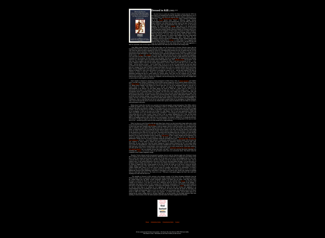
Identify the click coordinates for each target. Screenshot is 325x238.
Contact (177, 222)
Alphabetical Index (156, 222)
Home (147, 222)
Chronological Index (168, 222)
